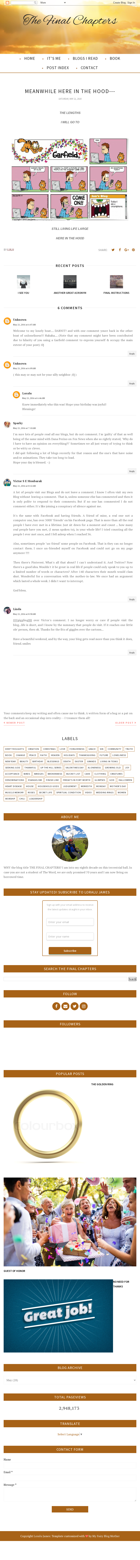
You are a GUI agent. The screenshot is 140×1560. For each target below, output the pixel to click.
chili (22, 798)
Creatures (116, 773)
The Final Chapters (70, 21)
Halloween (125, 780)
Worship (10, 798)
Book (8, 755)
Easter (79, 761)
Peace (32, 755)
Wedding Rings (105, 792)
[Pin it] (133, 250)
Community (114, 749)
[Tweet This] (113, 250)
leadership (35, 798)
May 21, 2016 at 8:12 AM (24, 485)
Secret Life (45, 792)
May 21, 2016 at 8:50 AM (24, 614)
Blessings (53, 761)
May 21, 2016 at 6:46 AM (33, 398)
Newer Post (15, 722)
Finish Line (52, 780)
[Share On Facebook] (120, 250)
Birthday (37, 761)
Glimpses (100, 780)
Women (122, 792)
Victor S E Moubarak (27, 481)
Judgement (70, 786)
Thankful (30, 767)
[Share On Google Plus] (126, 250)
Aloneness (94, 767)
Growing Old (113, 767)
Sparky (18, 423)
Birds (27, 773)
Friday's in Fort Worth (76, 780)
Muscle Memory (14, 792)
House (30, 786)
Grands (91, 761)
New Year (10, 761)
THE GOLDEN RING (102, 1084)
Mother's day (118, 786)
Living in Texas (109, 761)
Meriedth (86, 786)
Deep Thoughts (14, 749)
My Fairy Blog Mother (106, 1536)
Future (104, 755)
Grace (92, 749)
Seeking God (12, 767)
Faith (43, 755)
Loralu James (42, 1536)
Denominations (14, 780)
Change (20, 755)
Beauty (24, 761)
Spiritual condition (68, 792)
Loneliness (119, 755)
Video (88, 792)
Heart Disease (13, 786)
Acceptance (12, 773)
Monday (101, 786)
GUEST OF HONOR (14, 1271)
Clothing (100, 773)
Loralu (27, 393)
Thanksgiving (87, 755)
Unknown (19, 320)
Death (67, 761)
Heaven (55, 755)
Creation (33, 749)
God (111, 780)
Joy (127, 767)
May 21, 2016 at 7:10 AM (24, 428)
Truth (129, 749)
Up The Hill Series (50, 767)
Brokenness (55, 773)
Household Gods (48, 786)
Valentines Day (75, 767)
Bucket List (73, 773)
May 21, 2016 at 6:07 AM (24, 324)
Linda (17, 609)
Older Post (124, 722)
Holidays (69, 755)
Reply (132, 353)
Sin (102, 749)
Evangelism (35, 780)
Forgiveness (77, 749)
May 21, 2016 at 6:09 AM (24, 368)
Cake (87, 773)
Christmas (49, 749)
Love (62, 749)
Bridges (39, 773)
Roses (31, 792)
